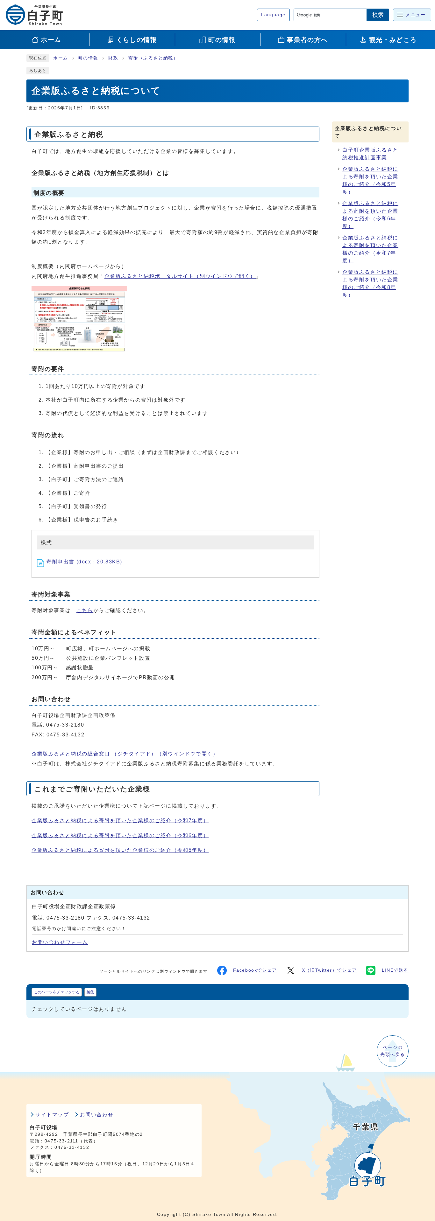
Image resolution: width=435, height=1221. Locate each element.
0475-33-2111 (61, 1141)
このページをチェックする (57, 992)
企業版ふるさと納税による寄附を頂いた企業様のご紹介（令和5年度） (120, 850)
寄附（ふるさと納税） (153, 58)
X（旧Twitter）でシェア (329, 970)
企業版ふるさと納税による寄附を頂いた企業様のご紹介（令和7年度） (120, 820)
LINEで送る (395, 970)
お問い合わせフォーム (60, 942)
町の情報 (88, 58)
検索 (378, 15)
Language (273, 14)
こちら (84, 610)
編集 (90, 992)
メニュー (415, 14)
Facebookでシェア (255, 970)
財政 (113, 58)
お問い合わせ (97, 1114)
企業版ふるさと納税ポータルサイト (180, 276)
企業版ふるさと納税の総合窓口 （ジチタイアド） (125, 753)
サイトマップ (52, 1114)
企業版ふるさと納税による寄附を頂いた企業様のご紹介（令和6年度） (120, 835)
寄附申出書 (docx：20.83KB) (84, 561)
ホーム (60, 58)
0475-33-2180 (65, 918)
